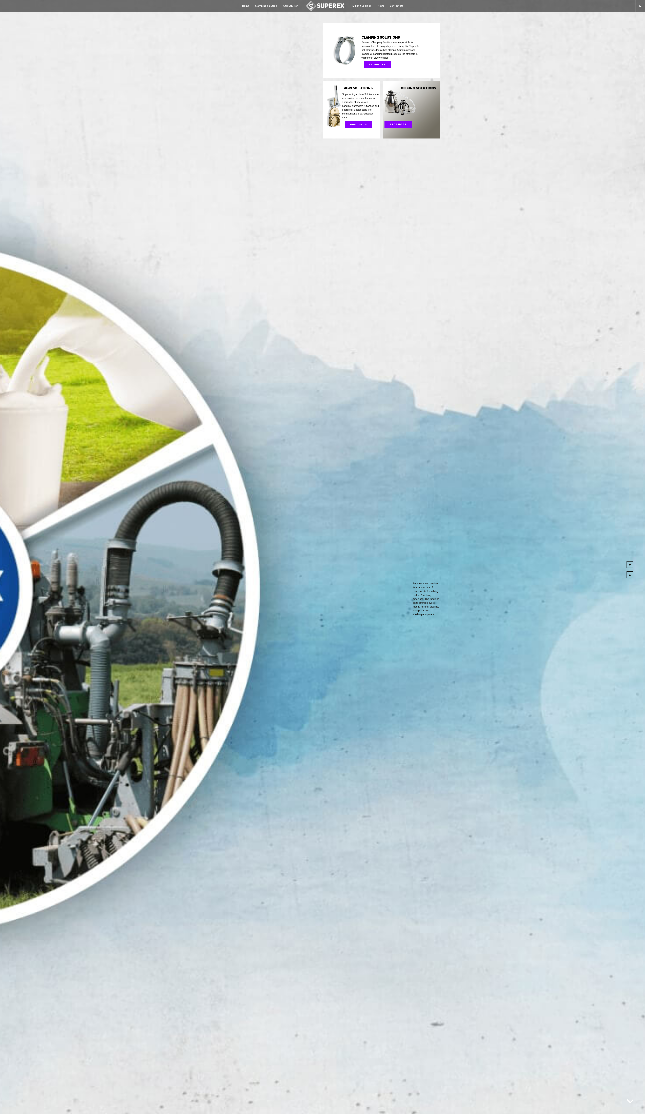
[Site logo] (325, 6)
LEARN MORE (406, 124)
